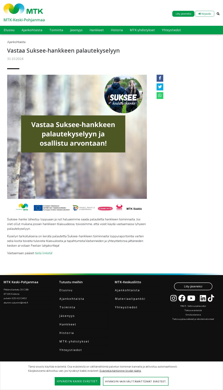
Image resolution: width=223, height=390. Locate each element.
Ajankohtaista (71, 299)
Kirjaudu (206, 13)
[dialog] (111, 375)
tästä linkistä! (43, 253)
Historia (66, 333)
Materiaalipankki (130, 299)
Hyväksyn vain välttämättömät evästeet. (135, 381)
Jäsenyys (67, 316)
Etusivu (66, 290)
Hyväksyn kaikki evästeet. (77, 381)
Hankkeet (67, 324)
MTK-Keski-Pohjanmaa (24, 19)
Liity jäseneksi (183, 13)
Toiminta (67, 307)
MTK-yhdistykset (74, 341)
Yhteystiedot (70, 350)
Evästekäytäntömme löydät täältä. (120, 371)
